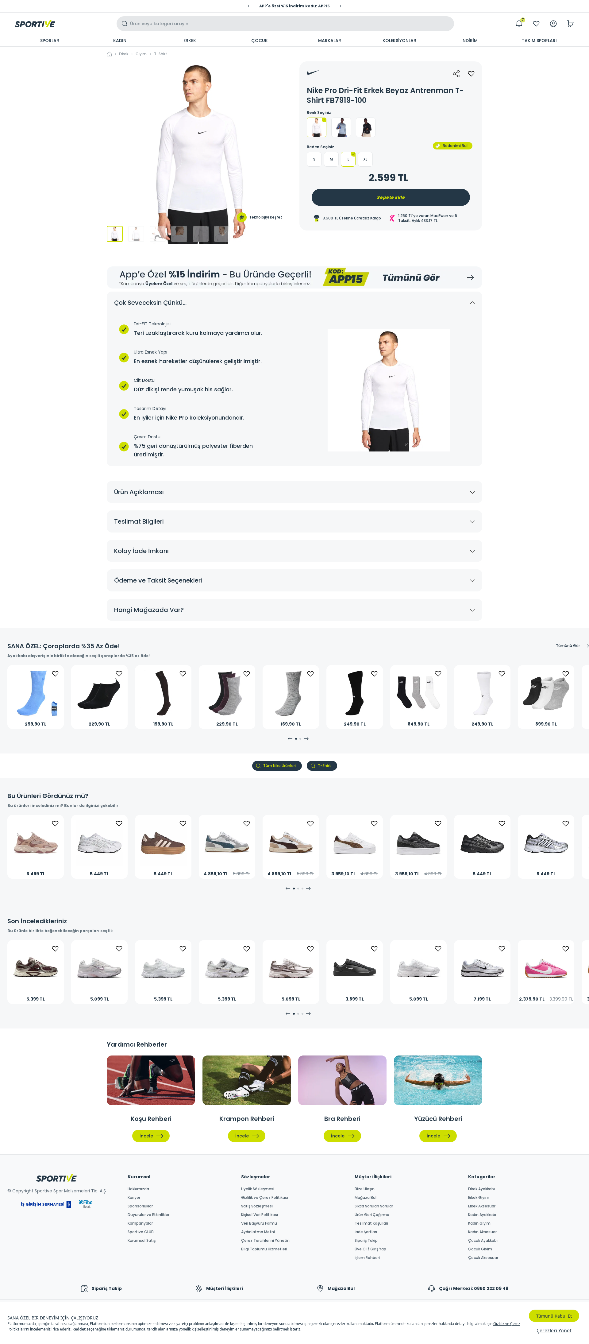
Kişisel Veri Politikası (259, 1214)
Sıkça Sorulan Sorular (374, 1206)
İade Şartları (366, 1232)
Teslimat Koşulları (371, 1223)
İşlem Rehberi (367, 1257)
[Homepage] (35, 23)
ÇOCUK (259, 40)
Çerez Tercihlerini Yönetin (265, 1240)
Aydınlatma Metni (258, 1232)
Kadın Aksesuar (482, 1232)
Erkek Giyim (478, 1197)
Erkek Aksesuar (481, 1206)
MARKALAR (329, 40)
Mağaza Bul (365, 1197)
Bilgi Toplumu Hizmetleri (264, 1249)
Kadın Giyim (479, 1223)
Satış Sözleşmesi (257, 1206)
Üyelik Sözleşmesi (257, 1189)
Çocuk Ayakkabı (483, 1240)
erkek (123, 54)
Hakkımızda (138, 1189)
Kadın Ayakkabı (482, 1214)
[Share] (456, 73)
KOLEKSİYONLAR (399, 40)
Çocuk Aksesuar (483, 1257)
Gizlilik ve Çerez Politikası (264, 1197)
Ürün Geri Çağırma (372, 1214)
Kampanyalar (140, 1223)
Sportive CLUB (141, 1232)
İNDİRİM (469, 40)
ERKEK (189, 40)
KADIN (119, 40)
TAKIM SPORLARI (539, 40)
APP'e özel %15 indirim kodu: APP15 (294, 6)
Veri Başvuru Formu (259, 1223)
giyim (141, 54)
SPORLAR (49, 40)
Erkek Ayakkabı (481, 1189)
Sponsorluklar (140, 1206)
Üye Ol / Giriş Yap (370, 1249)
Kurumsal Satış (142, 1240)
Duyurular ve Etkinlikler (148, 1214)
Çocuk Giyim (480, 1249)
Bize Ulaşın (365, 1189)
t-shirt (160, 54)
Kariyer (134, 1197)
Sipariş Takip (366, 1240)
